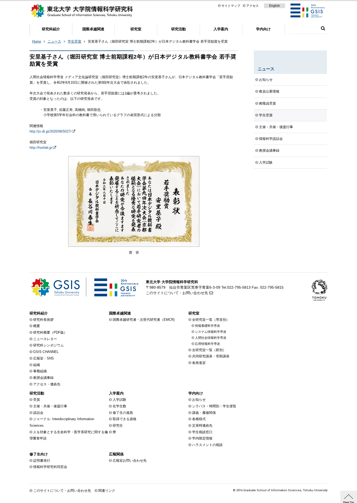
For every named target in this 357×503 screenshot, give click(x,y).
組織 (36, 365)
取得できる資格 (124, 419)
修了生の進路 (123, 413)
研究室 (135, 29)
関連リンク (106, 491)
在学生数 (119, 406)
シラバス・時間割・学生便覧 (214, 406)
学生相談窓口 (202, 432)
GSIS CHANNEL (46, 352)
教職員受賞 (267, 103)
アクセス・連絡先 (46, 384)
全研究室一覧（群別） (209, 350)
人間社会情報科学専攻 (210, 338)
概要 (36, 326)
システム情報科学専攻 (210, 332)
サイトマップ (230, 6)
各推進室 (199, 363)
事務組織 (40, 371)
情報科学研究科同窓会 (50, 467)
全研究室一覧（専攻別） (210, 320)
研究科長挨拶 (43, 320)
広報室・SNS (43, 358)
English (274, 6)
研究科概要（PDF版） (50, 332)
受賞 (36, 400)
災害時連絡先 (202, 425)
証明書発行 (41, 460)
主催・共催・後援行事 (276, 127)
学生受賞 (74, 41)
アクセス (252, 6)
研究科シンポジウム (48, 345)
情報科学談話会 (271, 139)
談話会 (38, 413)
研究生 (118, 425)
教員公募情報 (269, 91)
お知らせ (266, 80)
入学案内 (221, 29)
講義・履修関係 (204, 413)
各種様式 (199, 419)
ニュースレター (45, 339)
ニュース (54, 41)
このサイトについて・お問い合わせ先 (177, 293)
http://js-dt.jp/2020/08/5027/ (50, 131)
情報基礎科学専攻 (207, 326)
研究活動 (178, 29)
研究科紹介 (51, 29)
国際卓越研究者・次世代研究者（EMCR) (144, 320)
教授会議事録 (269, 150)
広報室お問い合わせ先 (130, 460)
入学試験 (266, 162)
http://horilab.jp (41, 148)
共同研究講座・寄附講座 (210, 356)
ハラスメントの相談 (207, 445)
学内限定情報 (202, 438)
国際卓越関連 (93, 29)
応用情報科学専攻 (207, 344)
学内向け (263, 29)
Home (36, 41)
